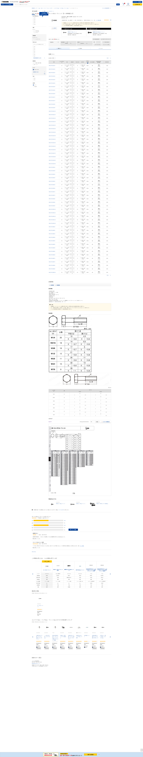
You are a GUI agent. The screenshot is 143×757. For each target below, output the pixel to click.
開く (97, 421)
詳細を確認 (99, 20)
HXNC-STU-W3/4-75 (52, 195)
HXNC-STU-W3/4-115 (52, 212)
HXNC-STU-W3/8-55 (52, 247)
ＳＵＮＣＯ (50, 11)
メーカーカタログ (61, 509)
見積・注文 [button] (138, 4)
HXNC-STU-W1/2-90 (52, 107)
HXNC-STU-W (36, 69)
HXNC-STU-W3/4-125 (52, 216)
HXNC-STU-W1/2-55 (52, 86)
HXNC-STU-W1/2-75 (52, 100)
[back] (33, 574)
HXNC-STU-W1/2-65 (52, 93)
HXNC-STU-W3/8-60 (52, 251)
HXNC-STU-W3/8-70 (52, 258)
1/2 (34, 19)
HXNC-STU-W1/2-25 (52, 69)
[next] (110, 574)
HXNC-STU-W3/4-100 (52, 209)
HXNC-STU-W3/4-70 (52, 191)
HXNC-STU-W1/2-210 (52, 139)
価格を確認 (107, 42)
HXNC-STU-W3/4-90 (52, 205)
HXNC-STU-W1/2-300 (52, 160)
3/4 (34, 22)
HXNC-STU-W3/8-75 (52, 261)
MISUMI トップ (34, 8)
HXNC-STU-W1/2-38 (52, 76)
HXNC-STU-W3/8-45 (52, 240)
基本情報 (52, 285)
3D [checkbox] (34, 79)
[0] (123, 4)
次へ (110, 58)
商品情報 (58, 285)
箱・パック (36, 64)
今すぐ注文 (98, 44)
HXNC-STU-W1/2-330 (52, 163)
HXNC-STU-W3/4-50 (52, 177)
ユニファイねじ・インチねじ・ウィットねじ (61, 8)
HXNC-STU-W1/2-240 (52, 146)
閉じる (99, 754)
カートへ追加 (107, 44)
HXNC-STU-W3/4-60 (52, 184)
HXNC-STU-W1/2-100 (52, 111)
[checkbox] (39, 18)
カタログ (54, 28)
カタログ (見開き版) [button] (106, 421)
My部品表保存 (97, 39)
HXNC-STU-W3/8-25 (52, 230)
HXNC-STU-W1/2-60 (52, 90)
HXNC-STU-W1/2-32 (52, 72)
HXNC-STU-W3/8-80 (52, 265)
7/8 (34, 24)
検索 (118, 4)
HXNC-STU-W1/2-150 (52, 125)
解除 (44, 73)
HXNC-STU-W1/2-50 (52, 83)
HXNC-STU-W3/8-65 (52, 254)
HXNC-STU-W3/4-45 (52, 174)
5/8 (34, 21)
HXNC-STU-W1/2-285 (52, 156)
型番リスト (59, 48)
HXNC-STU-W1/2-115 (52, 114)
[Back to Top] (141, 750)
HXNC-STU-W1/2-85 (52, 104)
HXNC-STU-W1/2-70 (52, 97)
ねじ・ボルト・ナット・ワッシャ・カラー (45, 8)
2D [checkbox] (34, 78)
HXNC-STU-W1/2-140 (52, 121)
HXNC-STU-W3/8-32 (52, 233)
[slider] (82, 421)
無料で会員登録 (90, 754)
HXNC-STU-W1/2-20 (52, 65)
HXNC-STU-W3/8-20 (52, 226)
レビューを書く (73, 529)
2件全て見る (34, 551)
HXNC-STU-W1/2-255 (52, 149)
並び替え (102, 62)
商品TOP (50, 421)
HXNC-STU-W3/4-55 (52, 181)
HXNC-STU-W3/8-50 (52, 244)
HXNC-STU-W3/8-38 (52, 237)
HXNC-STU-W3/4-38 (52, 170)
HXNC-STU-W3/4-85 (52, 202)
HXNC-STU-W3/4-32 (52, 167)
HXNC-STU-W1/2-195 (52, 135)
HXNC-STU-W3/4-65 (52, 188)
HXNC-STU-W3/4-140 (52, 219)
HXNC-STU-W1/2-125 (52, 118)
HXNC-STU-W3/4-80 (52, 198)
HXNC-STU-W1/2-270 (52, 153)
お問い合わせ (128, 5)
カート (124, 5)
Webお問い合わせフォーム (36, 663)
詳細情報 (80, 48)
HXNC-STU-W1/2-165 (52, 128)
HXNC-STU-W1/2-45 (52, 79)
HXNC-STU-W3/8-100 (52, 272)
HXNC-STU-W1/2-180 (52, 132)
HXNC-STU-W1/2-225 (52, 142)
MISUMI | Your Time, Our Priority (6, 1)
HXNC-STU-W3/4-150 (52, 223)
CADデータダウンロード (106, 39)
